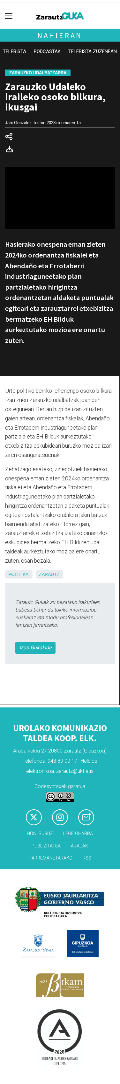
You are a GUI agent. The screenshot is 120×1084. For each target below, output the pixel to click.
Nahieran (59, 35)
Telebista (14, 51)
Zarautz (49, 574)
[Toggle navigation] (9, 16)
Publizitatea (46, 846)
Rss (87, 858)
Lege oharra (78, 833)
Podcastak (47, 51)
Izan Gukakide (35, 648)
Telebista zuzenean (92, 51)
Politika (18, 574)
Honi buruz (40, 833)
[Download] (11, 150)
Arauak (79, 846)
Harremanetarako (50, 858)
